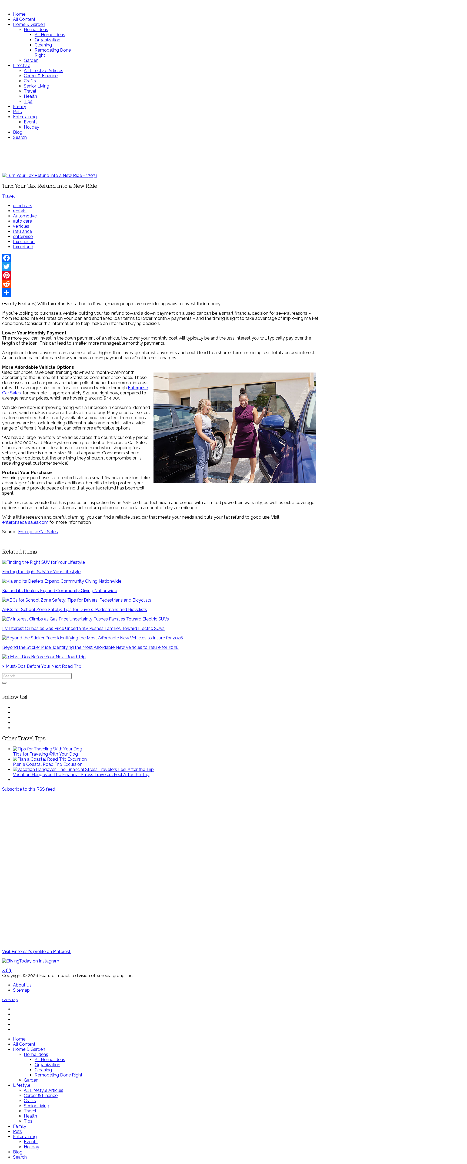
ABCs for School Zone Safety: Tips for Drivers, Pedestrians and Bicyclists (74, 609)
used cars (22, 205)
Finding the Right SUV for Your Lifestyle (41, 571)
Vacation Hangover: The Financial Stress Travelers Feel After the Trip (81, 774)
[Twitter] (160, 266)
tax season (24, 241)
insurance (22, 231)
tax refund (23, 246)
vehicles (21, 226)
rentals (19, 210)
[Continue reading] (47, 749)
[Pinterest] (160, 275)
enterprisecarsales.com (25, 522)
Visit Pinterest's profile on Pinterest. (36, 951)
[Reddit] (160, 284)
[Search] (4, 683)
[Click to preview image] (49, 175)
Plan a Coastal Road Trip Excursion (47, 764)
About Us (22, 985)
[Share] (160, 292)
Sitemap (21, 990)
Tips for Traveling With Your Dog (45, 754)
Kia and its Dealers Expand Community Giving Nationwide (59, 590)
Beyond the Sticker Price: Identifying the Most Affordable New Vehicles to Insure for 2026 (90, 647)
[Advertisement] (160, 156)
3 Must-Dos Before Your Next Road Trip (41, 666)
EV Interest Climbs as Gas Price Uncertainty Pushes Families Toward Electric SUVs (83, 628)
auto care (22, 221)
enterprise (23, 236)
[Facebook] (160, 258)
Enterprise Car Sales (38, 531)
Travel (8, 196)
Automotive (25, 216)
